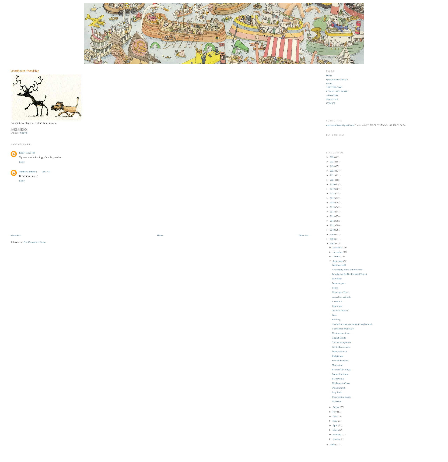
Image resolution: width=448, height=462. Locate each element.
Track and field (339, 264)
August (336, 407)
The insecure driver (341, 333)
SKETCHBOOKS (334, 87)
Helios (335, 287)
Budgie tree (337, 355)
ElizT (22, 152)
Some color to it (339, 351)
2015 (332, 207)
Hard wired (337, 305)
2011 (332, 225)
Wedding (336, 319)
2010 (332, 229)
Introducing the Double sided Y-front (349, 274)
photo (23, 133)
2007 (332, 243)
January (337, 438)
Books (329, 83)
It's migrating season (341, 396)
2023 (332, 170)
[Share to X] (19, 129)
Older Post (304, 235)
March (336, 429)
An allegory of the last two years (347, 269)
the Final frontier (340, 310)
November (338, 252)
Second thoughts (340, 360)
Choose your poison (341, 342)
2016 (332, 202)
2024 (332, 166)
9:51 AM (46, 171)
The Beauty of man (341, 383)
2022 (332, 175)
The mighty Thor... (340, 292)
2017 (332, 198)
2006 (332, 444)
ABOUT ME (332, 99)
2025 (332, 161)
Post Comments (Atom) (35, 242)
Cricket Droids (339, 337)
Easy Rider (337, 392)
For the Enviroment (341, 346)
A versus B (337, 301)
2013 (332, 216)
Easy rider (336, 278)
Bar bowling (338, 378)
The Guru (336, 401)
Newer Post (16, 235)
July (335, 411)
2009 (332, 234)
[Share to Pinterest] (25, 129)
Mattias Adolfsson (28, 171)
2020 (332, 184)
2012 (332, 220)
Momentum (337, 365)
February (337, 434)
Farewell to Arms (340, 374)
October (337, 256)
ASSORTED (332, 95)
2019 (332, 188)
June (335, 416)
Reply (22, 161)
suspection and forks (341, 296)
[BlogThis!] (15, 129)
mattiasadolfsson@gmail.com (340, 125)
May (335, 420)
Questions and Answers (337, 79)
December (338, 247)
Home (160, 235)
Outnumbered (338, 387)
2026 (332, 157)
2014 (332, 211)
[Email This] (12, 129)
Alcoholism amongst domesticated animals (352, 324)
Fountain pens (338, 283)
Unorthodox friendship (343, 328)
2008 (332, 238)
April (335, 425)
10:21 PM (30, 152)
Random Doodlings (341, 369)
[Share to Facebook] (22, 129)
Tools (334, 315)
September (338, 261)
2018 (332, 193)
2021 (332, 179)
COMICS (330, 103)
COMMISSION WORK (337, 91)
